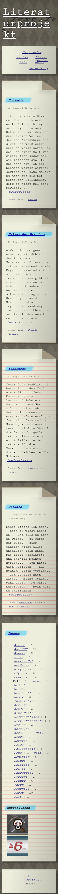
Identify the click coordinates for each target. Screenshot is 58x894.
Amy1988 (21, 649)
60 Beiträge (33, 877)
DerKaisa (22, 665)
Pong (11, 606)
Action (20, 645)
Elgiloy (21, 673)
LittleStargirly (29, 721)
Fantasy (21, 677)
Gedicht (33, 199)
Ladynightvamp (27, 717)
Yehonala (22, 788)
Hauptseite (32, 52)
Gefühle (33, 330)
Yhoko (19, 792)
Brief (19, 657)
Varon (19, 784)
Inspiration (25, 701)
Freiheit (16, 100)
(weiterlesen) (20, 191)
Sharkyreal (24, 772)
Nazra (19, 737)
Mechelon (22, 729)
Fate (23, 62)
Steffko (21, 776)
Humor (19, 697)
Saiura (20, 760)
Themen (41, 57)
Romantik (33, 468)
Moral (19, 733)
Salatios (22, 764)
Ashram (20, 653)
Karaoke (21, 705)
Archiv (22, 57)
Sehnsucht (17, 368)
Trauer (20, 780)
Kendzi (20, 709)
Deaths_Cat (26, 602)
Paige (19, 744)
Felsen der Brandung (27, 234)
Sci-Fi (20, 768)
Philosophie (25, 748)
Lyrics (20, 725)
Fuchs (36, 681)
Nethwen (21, 741)
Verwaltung (39, 68)
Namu (39, 733)
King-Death (24, 713)
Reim (37, 752)
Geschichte (24, 693)
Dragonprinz (25, 669)
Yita (18, 796)
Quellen (41, 60)
